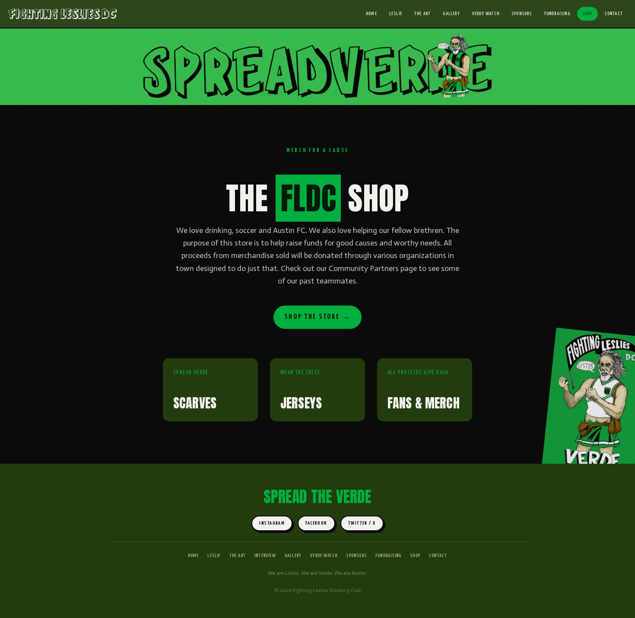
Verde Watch (485, 13)
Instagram (272, 523)
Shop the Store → (317, 317)
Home (371, 13)
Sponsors (521, 13)
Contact (614, 13)
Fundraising (557, 13)
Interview (265, 555)
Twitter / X (362, 523)
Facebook (316, 523)
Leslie (395, 13)
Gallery (451, 13)
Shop (587, 13)
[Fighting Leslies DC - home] (62, 14)
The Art (422, 13)
